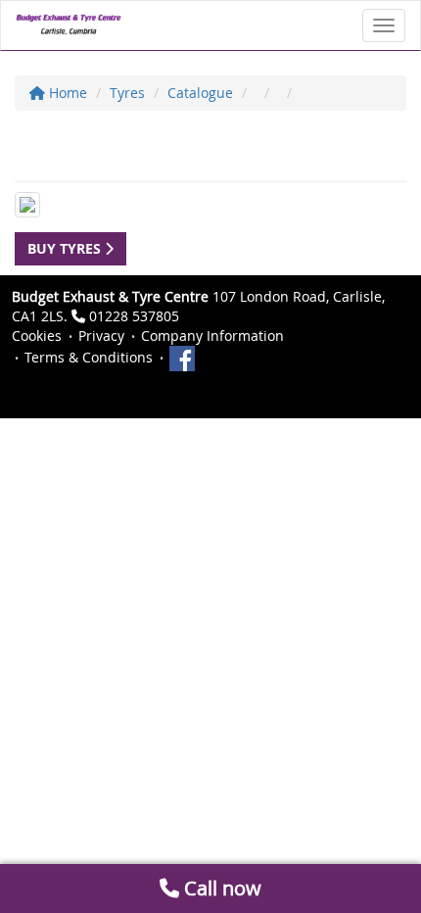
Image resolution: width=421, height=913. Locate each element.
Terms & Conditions (88, 357)
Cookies (37, 335)
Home (66, 92)
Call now (220, 888)
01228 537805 (134, 316)
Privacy (101, 335)
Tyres (127, 92)
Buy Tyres (66, 248)
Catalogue (200, 92)
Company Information (212, 335)
